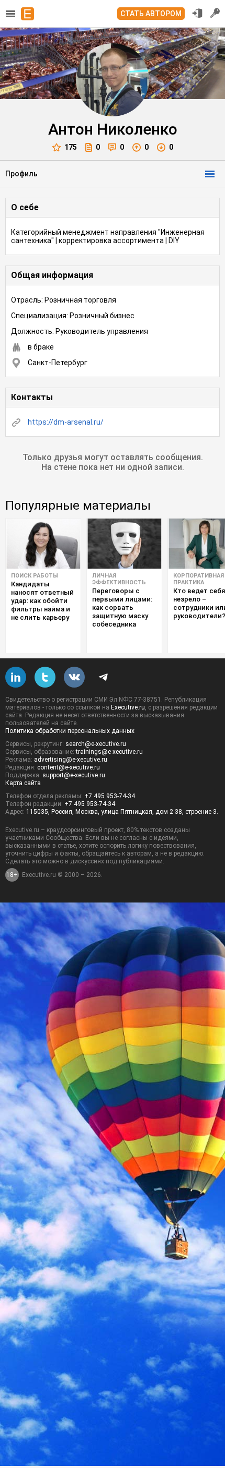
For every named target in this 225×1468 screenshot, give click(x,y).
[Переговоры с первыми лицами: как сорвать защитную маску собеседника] (124, 544)
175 (70, 147)
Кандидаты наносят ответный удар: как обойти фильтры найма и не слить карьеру (42, 600)
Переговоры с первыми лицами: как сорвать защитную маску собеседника (122, 607)
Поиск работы (34, 575)
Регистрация (215, 13)
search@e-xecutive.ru (95, 744)
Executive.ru (128, 707)
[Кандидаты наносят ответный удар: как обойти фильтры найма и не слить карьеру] (43, 544)
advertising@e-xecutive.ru (70, 759)
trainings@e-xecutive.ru (109, 751)
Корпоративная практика (198, 579)
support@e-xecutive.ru (73, 775)
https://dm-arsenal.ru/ (66, 422)
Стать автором (151, 13)
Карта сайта (23, 783)
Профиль (21, 174)
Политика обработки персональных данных (69, 731)
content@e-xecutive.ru (68, 767)
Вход (197, 13)
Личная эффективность (119, 579)
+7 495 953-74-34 (109, 796)
